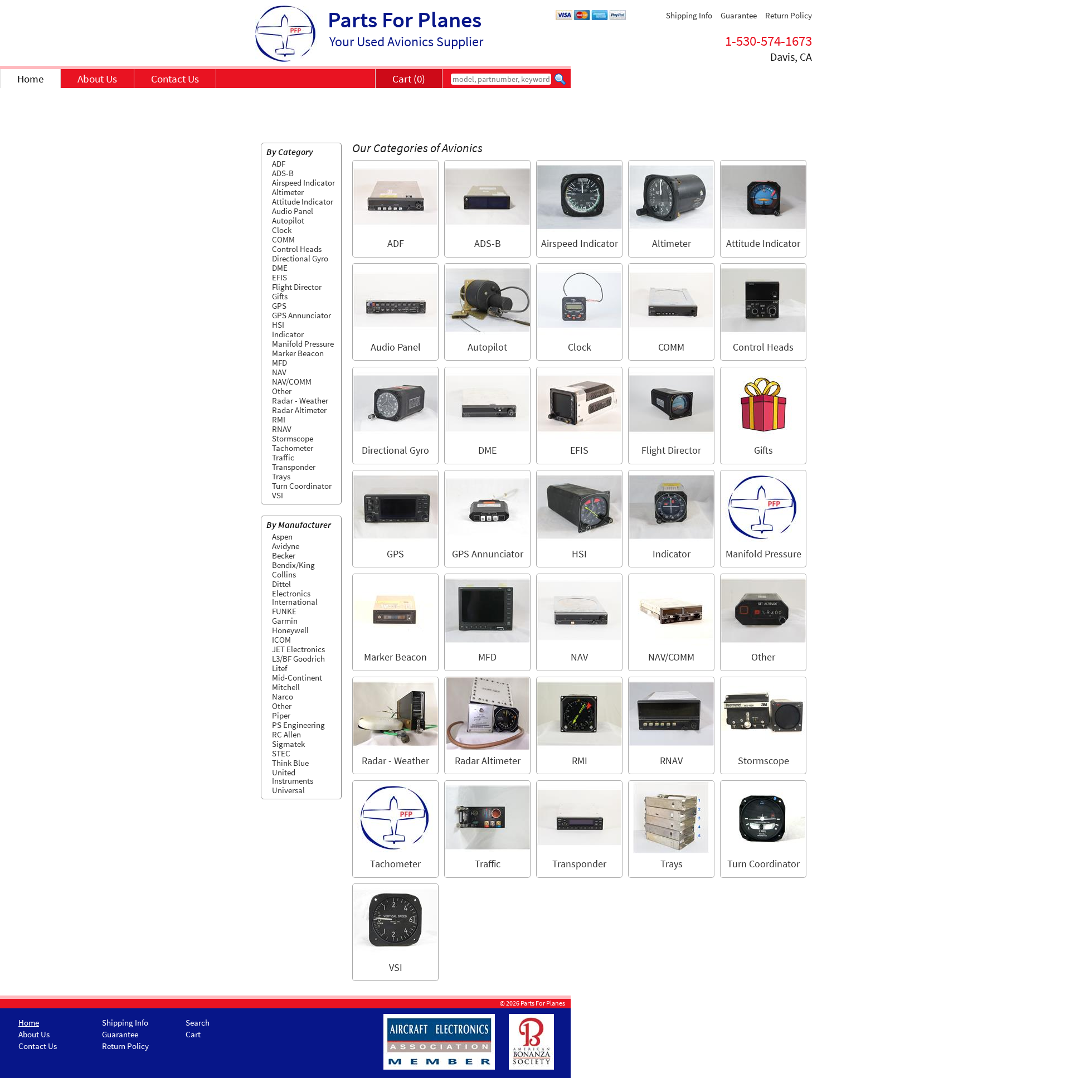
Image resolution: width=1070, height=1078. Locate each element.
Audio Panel (292, 211)
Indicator (288, 334)
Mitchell (286, 687)
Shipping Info (689, 15)
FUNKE (284, 611)
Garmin (285, 620)
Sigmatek (288, 744)
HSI (278, 325)
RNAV (281, 429)
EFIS (279, 277)
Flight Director (297, 287)
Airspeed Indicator (303, 182)
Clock (281, 230)
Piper (281, 715)
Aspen (282, 536)
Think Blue (290, 763)
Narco (282, 696)
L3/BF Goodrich (298, 658)
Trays (281, 476)
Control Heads (297, 249)
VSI (277, 495)
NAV (279, 372)
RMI (278, 419)
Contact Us (175, 78)
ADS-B (283, 173)
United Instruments (292, 776)
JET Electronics (298, 649)
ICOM (281, 639)
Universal (288, 790)
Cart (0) (408, 78)
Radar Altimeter (299, 410)
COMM (283, 239)
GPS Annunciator (301, 315)
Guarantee (739, 15)
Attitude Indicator (302, 201)
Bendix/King (293, 565)
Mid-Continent (297, 677)
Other (281, 391)
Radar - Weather (300, 400)
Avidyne (285, 546)
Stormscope (292, 438)
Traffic (283, 457)
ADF (278, 163)
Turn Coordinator (302, 486)
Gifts (280, 296)
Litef (279, 668)
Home (30, 78)
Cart (193, 1034)
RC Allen (286, 734)
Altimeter (288, 192)
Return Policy (788, 15)
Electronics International (295, 597)
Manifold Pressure (303, 343)
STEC (281, 753)
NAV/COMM (292, 381)
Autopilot (288, 220)
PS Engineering (298, 725)
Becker (283, 555)
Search (198, 1022)
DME (280, 268)
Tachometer (292, 448)
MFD (279, 362)
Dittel (281, 584)
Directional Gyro (300, 258)
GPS (279, 306)
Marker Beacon (298, 353)
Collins (284, 574)
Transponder (293, 467)
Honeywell (290, 630)
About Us (97, 78)
